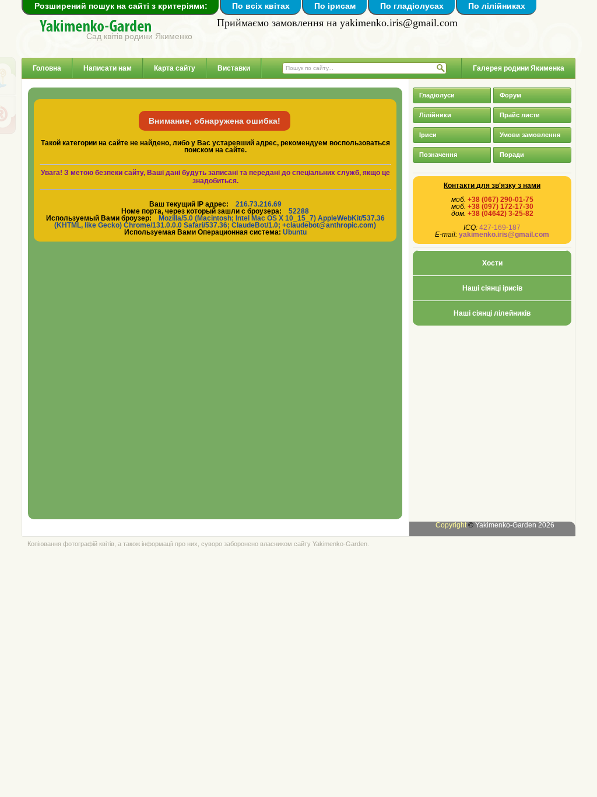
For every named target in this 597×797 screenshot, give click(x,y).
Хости (492, 263)
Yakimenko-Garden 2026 (514, 525)
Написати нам (107, 68)
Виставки (233, 68)
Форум (510, 95)
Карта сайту (174, 68)
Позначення (438, 154)
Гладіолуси (437, 95)
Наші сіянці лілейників (492, 313)
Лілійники (435, 114)
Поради (512, 154)
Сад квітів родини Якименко (139, 36)
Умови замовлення (530, 134)
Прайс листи (520, 114)
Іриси (428, 134)
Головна (47, 68)
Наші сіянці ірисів (492, 288)
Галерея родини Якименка (518, 68)
